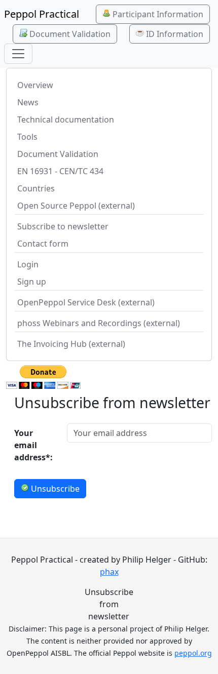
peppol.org (193, 653)
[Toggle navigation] (18, 54)
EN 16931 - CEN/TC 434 (60, 171)
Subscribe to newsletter (62, 226)
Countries (36, 188)
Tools (27, 136)
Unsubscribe (54, 488)
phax (109, 571)
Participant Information (157, 14)
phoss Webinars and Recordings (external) (98, 323)
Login (28, 264)
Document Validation (69, 33)
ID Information (173, 33)
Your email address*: (33, 445)
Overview (35, 85)
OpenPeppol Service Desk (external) (86, 302)
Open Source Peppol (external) (76, 205)
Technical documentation (65, 119)
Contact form (42, 243)
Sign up (31, 281)
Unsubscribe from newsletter (109, 604)
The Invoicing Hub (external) (71, 343)
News (28, 102)
